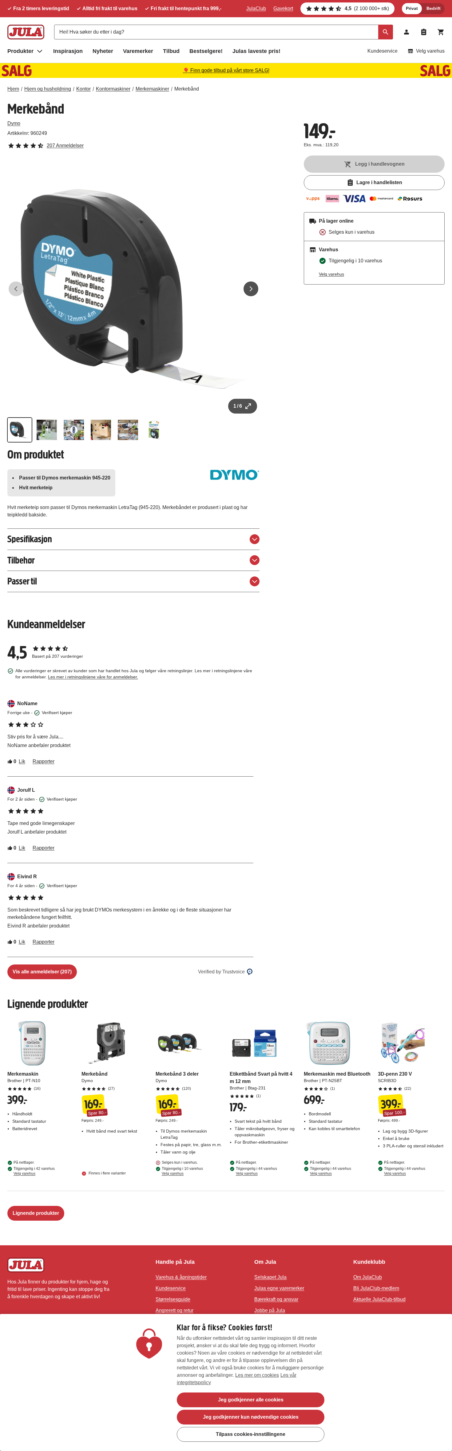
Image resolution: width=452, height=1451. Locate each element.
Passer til (22, 581)
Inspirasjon (68, 51)
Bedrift (433, 8)
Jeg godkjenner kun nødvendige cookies (251, 1417)
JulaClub (256, 8)
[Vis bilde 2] (46, 430)
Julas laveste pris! (256, 51)
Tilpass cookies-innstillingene (250, 1434)
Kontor (83, 88)
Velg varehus (430, 51)
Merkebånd (186, 88)
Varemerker (138, 51)
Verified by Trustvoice (221, 971)
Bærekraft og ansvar (276, 1299)
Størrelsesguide (173, 1299)
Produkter (20, 51)
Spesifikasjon (29, 539)
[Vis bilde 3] (73, 430)
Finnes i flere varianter (107, 1173)
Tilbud (171, 51)
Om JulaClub (367, 1277)
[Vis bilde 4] (101, 430)
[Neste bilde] (251, 288)
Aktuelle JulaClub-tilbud (379, 1299)
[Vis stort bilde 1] (133, 289)
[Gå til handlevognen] (441, 32)
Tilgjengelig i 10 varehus (182, 1171)
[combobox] (223, 32)
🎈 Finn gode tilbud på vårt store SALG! (226, 70)
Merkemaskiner (152, 88)
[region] (226, 1382)
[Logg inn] (406, 32)
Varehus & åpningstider (181, 1277)
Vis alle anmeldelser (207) (42, 971)
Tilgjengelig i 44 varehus (256, 1171)
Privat (412, 8)
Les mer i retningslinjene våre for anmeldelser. (93, 676)
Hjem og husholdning (47, 88)
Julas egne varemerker (279, 1288)
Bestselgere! (206, 51)
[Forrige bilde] (16, 288)
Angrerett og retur (174, 1310)
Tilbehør (21, 560)
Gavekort (283, 8)
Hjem (13, 88)
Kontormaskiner (113, 88)
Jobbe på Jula (269, 1310)
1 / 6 (237, 406)
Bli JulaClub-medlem (376, 1288)
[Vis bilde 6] (155, 430)
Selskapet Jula (270, 1277)
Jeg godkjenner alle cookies (250, 1399)
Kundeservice (382, 51)
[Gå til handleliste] (423, 32)
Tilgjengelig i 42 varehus (34, 1171)
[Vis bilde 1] (19, 430)
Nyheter (103, 51)
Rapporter (43, 761)
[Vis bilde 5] (128, 430)
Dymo (13, 123)
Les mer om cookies (257, 1375)
